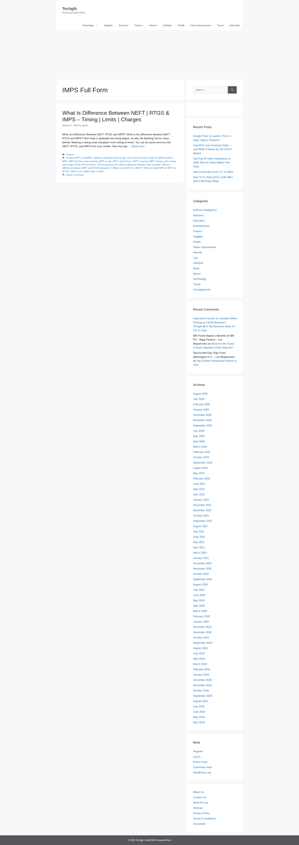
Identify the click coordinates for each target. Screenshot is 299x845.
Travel (220, 25)
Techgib (69, 8)
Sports (197, 273)
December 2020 (202, 563)
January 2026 (201, 409)
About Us (198, 792)
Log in (196, 756)
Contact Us (199, 797)
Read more (138, 146)
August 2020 (200, 584)
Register (198, 751)
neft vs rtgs (67, 164)
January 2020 (201, 621)
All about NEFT (73, 158)
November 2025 (202, 420)
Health (181, 25)
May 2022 (198, 489)
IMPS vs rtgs (105, 161)
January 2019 (201, 674)
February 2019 (201, 669)
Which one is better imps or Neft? (87, 171)
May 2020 (198, 600)
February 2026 (201, 404)
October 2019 (201, 637)
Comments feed (202, 767)
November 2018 (202, 685)
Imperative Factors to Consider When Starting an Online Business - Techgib (215, 322)
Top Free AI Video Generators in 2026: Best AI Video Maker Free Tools (211, 162)
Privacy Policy (201, 813)
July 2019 (198, 653)
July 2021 (198, 531)
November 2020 (202, 568)
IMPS (65, 161)
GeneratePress (163, 840)
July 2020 (198, 589)
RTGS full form (89, 164)
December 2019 (202, 626)
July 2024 (198, 430)
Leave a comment (75, 175)
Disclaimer (199, 823)
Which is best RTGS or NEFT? (128, 168)
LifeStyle (167, 25)
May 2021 (198, 542)
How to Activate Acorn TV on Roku (213, 171)
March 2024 (200, 446)
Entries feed (200, 761)
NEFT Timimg (156, 161)
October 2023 (201, 457)
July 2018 (198, 706)
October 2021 (201, 515)
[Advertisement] (149, 53)
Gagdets (108, 25)
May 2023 (198, 473)
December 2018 (202, 679)
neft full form (125, 161)
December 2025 (202, 414)
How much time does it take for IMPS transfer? (150, 158)
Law (195, 257)
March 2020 (200, 611)
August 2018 (200, 701)
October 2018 (201, 690)
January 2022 (201, 499)
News (196, 268)
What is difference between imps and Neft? (140, 164)
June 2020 (199, 595)
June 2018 (199, 711)
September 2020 (202, 579)
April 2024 (199, 441)
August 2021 (200, 526)
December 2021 (202, 505)
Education (235, 25)
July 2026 (198, 399)
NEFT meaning (140, 161)
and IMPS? (87, 158)
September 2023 (202, 462)
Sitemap (198, 807)
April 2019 (199, 658)
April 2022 (199, 494)
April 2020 (199, 605)
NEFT (115, 161)
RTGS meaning (105, 164)
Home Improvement (201, 25)
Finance (139, 25)
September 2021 (202, 520)
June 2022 (199, 483)
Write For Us (200, 802)
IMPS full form (76, 161)
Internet (153, 25)
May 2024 (198, 436)
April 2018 (199, 722)
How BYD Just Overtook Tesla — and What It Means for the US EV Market (212, 149)
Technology (88, 25)
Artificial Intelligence (205, 210)
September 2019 (202, 642)
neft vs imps (170, 161)
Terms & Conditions (204, 818)
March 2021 (200, 552)
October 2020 (201, 573)
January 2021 (201, 558)
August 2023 (200, 467)
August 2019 (200, 648)
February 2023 (201, 478)
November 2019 (202, 632)
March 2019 (200, 664)
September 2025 (202, 425)
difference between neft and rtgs (110, 158)
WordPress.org (202, 772)
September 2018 (202, 695)
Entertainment (201, 226)
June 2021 (199, 536)
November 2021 (202, 510)
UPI (116, 164)
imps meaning (91, 161)
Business (123, 25)
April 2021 (199, 547)
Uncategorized (201, 289)
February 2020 (201, 616)
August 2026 (200, 393)
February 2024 (201, 452)
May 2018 (198, 717)
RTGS (77, 164)
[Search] (232, 90)
